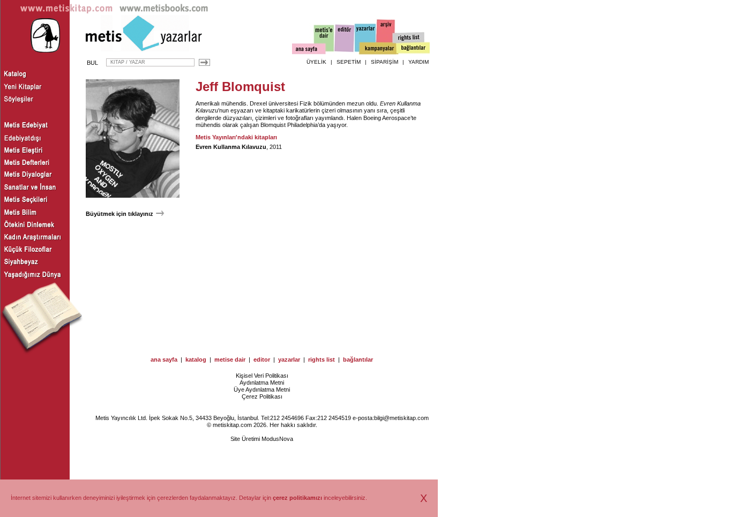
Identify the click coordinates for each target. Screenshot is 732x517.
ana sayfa (164, 359)
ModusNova (277, 439)
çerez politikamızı (297, 497)
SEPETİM (349, 62)
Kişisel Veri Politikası (262, 375)
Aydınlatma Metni (262, 382)
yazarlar (289, 359)
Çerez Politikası (262, 396)
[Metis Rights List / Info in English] (409, 38)
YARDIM (418, 62)
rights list (321, 359)
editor (261, 359)
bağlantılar (358, 359)
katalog (195, 359)
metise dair (229, 359)
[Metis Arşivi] (385, 35)
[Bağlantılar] (413, 48)
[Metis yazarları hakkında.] (365, 38)
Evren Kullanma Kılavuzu (231, 147)
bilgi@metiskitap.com (401, 418)
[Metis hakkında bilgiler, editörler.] (324, 38)
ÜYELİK (316, 62)
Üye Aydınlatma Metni (262, 389)
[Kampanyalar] (378, 49)
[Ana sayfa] (309, 50)
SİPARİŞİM (384, 62)
